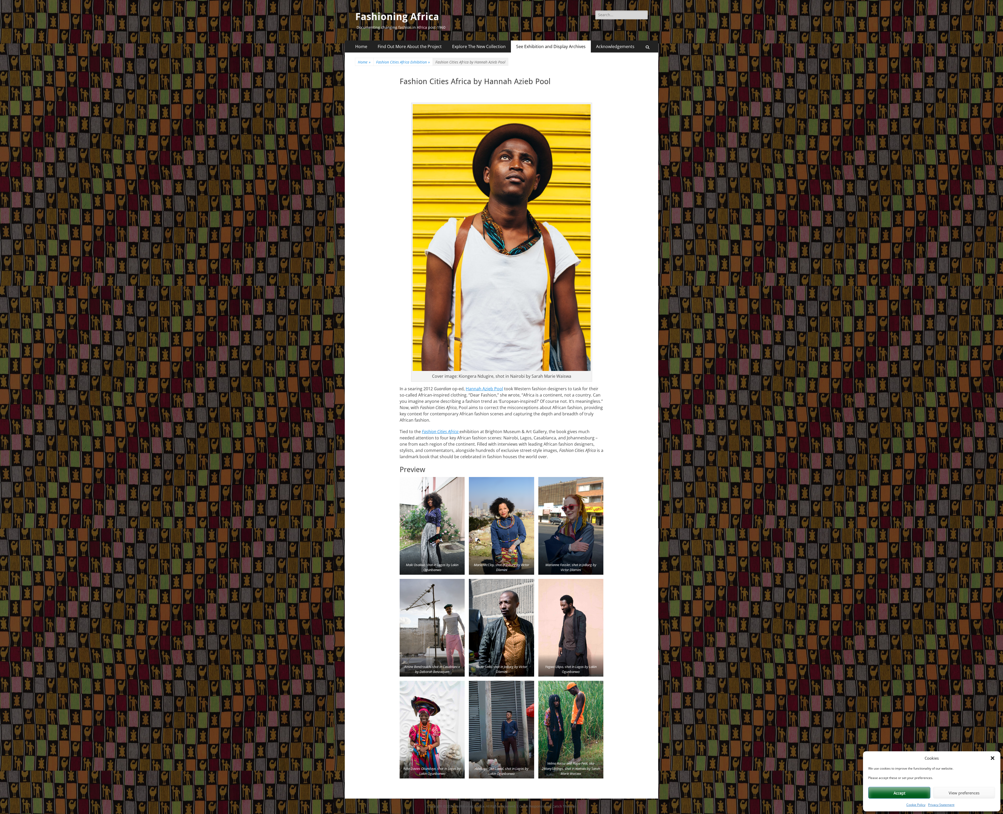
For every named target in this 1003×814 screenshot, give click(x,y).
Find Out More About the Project (410, 46)
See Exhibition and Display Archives (551, 46)
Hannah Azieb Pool (484, 389)
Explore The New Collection (479, 46)
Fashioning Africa (397, 16)
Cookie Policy (915, 805)
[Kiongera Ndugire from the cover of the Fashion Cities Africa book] (502, 237)
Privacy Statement (941, 805)
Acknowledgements (615, 46)
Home (361, 46)
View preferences (964, 792)
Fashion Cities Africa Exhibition (403, 62)
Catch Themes (564, 806)
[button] (992, 758)
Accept (899, 792)
